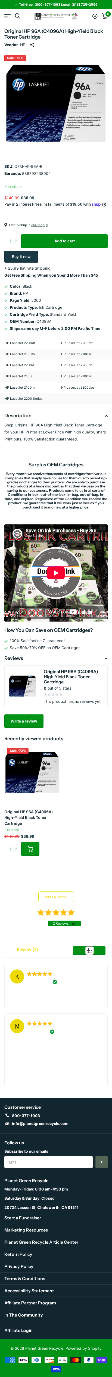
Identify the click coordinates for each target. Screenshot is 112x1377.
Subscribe (101, 1162)
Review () (27, 949)
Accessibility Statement (29, 1290)
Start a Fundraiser (22, 1217)
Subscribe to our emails (26, 1151)
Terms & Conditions (24, 1278)
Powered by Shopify (84, 1348)
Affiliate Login (18, 1330)
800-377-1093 (26, 1115)
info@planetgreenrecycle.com (40, 1123)
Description (18, 416)
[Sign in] (95, 16)
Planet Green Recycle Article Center (41, 1242)
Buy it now (21, 256)
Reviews (13, 658)
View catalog (7, 16)
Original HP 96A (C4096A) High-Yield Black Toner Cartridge (28, 817)
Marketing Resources (26, 1230)
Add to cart (64, 241)
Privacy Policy (18, 1266)
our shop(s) (39, 225)
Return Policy (18, 1254)
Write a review (24, 721)
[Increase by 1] (17, 236)
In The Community (23, 1315)
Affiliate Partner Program (30, 1302)
